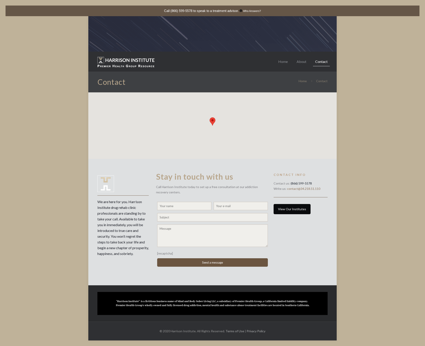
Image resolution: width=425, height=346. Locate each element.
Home (303, 81)
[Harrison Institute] (126, 62)
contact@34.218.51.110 (303, 188)
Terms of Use (235, 331)
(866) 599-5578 (181, 11)
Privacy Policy (256, 331)
